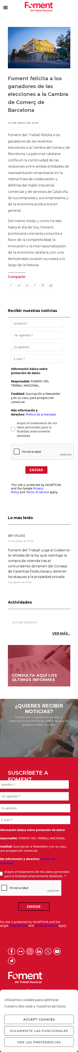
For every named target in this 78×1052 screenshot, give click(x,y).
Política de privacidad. (41, 414)
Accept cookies (39, 1019)
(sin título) (16, 535)
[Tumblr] (35, 285)
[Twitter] (19, 285)
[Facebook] (11, 285)
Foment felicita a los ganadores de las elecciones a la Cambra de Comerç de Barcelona (38, 94)
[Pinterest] (27, 285)
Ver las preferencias (39, 1042)
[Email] (50, 285)
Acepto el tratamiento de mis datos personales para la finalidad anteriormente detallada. (37, 429)
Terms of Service (37, 492)
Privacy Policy (18, 926)
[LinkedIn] (43, 285)
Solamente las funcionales (39, 1031)
